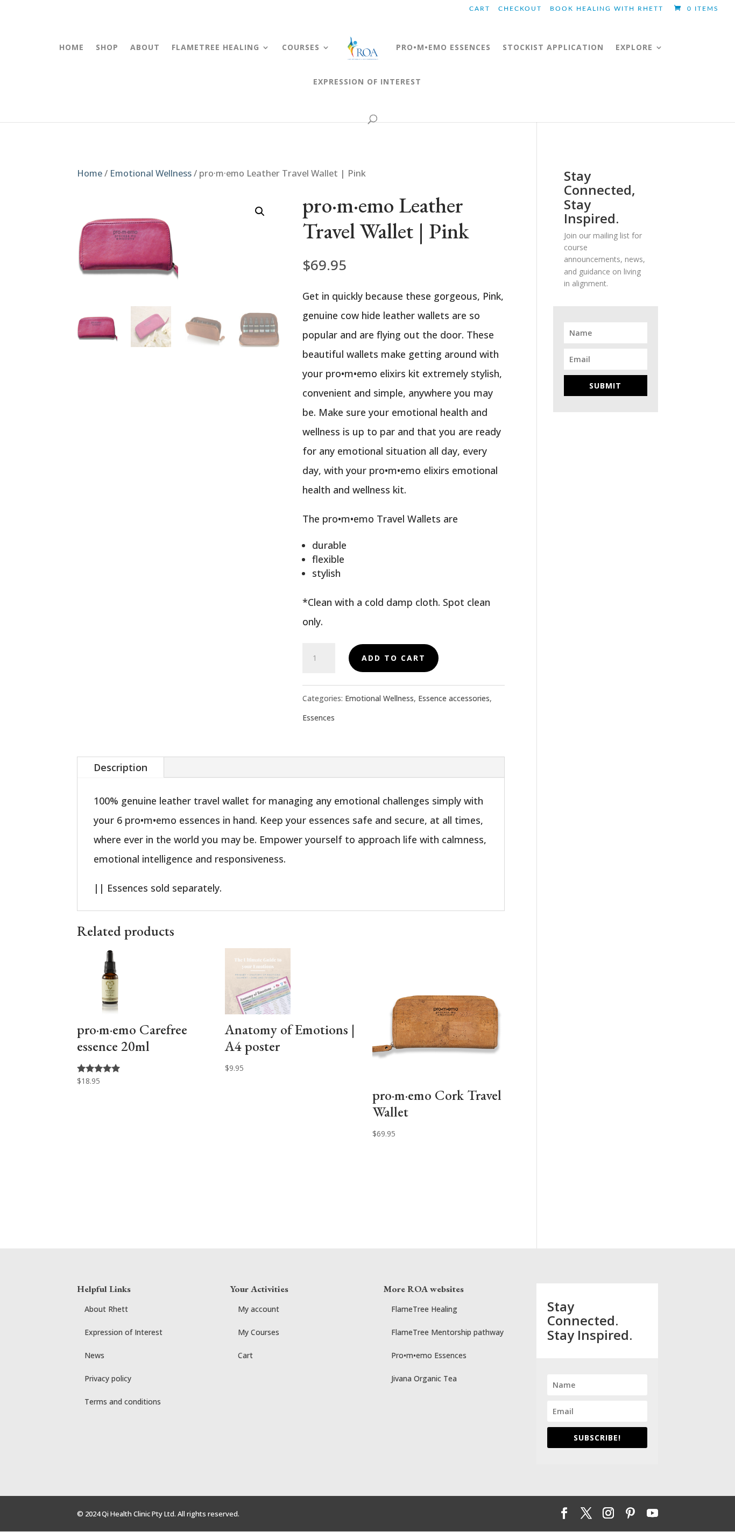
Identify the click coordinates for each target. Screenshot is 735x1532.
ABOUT (145, 48)
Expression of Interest (367, 82)
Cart (479, 8)
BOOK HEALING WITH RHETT (606, 8)
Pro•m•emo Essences (429, 1355)
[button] (260, 211)
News (94, 1355)
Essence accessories (454, 698)
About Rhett (106, 1309)
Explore (634, 48)
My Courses (258, 1332)
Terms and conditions (122, 1401)
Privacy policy (107, 1378)
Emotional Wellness (151, 173)
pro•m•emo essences (443, 48)
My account (258, 1309)
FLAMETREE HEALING (215, 48)
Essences (318, 717)
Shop (107, 48)
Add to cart (394, 658)
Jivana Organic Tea (424, 1378)
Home (71, 48)
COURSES (301, 48)
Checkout (520, 8)
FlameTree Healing (424, 1309)
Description (120, 767)
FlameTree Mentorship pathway (447, 1332)
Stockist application (553, 48)
